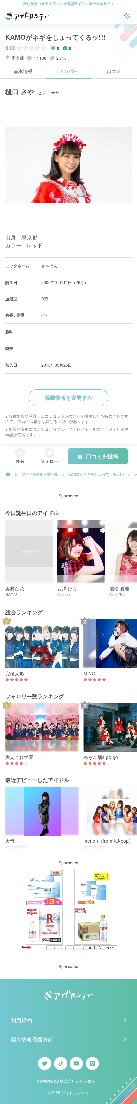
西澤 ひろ (67, 588)
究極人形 (14, 673)
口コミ (114, 71)
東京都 (17, 57)
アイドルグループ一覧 (39, 474)
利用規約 (21, 1020)
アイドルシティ (75, 1092)
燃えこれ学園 (19, 757)
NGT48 (11, 594)
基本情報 (23, 71)
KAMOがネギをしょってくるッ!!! (55, 37)
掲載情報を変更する (68, 397)
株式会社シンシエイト (79, 1081)
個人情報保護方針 (32, 1039)
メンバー (68, 71)
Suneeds (64, 594)
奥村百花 (14, 588)
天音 (10, 841)
